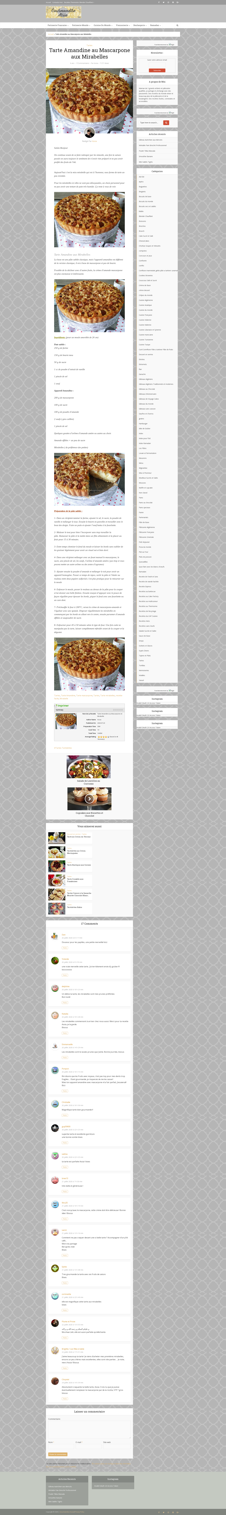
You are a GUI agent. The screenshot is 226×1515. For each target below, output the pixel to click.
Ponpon (65, 1068)
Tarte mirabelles (107, 695)
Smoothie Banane (146, 156)
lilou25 (65, 1202)
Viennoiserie (122, 25)
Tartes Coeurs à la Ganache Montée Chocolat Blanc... (79, 894)
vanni (64, 1230)
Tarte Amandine (68, 695)
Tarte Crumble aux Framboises (75, 880)
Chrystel (65, 1379)
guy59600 (66, 1126)
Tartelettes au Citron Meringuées (76, 852)
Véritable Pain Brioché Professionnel (153, 145)
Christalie (66, 1102)
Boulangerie (139, 25)
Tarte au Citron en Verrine (79, 836)
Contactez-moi (57, 2)
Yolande (65, 959)
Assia (96, 63)
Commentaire (54, 1419)
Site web (107, 1442)
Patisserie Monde (80, 25)
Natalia (65, 1014)
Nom (51, 1442)
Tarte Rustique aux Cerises (79, 865)
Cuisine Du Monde (102, 25)
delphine (65, 986)
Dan (63, 934)
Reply (65, 948)
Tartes (89, 45)
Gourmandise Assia (67, 1512)
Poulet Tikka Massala (147, 151)
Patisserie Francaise (57, 25)
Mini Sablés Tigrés (146, 162)
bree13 (65, 1178)
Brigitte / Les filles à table (73, 1349)
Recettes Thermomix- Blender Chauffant (78, 2)
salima (64, 1154)
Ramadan (154, 25)
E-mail (79, 1442)
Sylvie (64, 1266)
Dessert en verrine (74, 834)
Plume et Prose (68, 1321)
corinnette (66, 1294)
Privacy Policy (79, 1512)
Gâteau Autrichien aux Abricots (150, 140)
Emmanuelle (67, 1044)
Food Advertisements (160, 44)
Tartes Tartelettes (64, 748)
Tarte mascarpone (84, 695)
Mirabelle (64, 698)
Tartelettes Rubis (74, 907)
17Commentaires (82, 63)
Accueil (48, 2)
